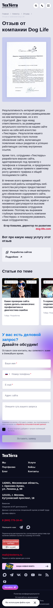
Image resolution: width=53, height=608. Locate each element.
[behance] (40, 574)
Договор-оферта (8, 513)
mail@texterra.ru (12, 554)
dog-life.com (43, 228)
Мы (4, 462)
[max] (28, 527)
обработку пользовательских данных (31, 424)
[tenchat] (4, 581)
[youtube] (32, 574)
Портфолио (8, 467)
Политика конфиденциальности (26, 594)
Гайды (6, 316)
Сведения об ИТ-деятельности (14, 507)
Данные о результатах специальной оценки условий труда (25, 510)
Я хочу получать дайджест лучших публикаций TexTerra (26, 430)
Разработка (15, 316)
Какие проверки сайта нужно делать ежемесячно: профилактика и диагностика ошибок (19, 305)
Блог (5, 471)
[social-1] (47, 574)
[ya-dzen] (25, 574)
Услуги (32, 462)
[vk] (18, 574)
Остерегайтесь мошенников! (26, 597)
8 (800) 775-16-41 (12, 520)
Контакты (33, 471)
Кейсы (31, 467)
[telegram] (21, 527)
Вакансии (6, 504)
